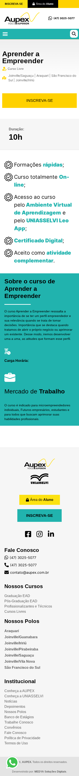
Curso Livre (16, 68)
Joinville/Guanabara (21, 637)
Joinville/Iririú (15, 643)
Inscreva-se (39, 100)
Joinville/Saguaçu (19, 655)
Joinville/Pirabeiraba (21, 649)
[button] (5, 34)
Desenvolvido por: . (39, 771)
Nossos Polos (21, 621)
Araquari (11, 631)
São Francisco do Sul (22, 667)
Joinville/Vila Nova (19, 661)
